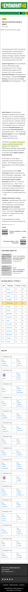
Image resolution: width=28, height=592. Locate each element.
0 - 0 (13, 441)
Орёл (8, 320)
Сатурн (8, 310)
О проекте (5, 585)
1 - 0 (13, 362)
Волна (8, 289)
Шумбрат (9, 299)
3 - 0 (13, 453)
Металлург (10, 303)
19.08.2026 (16, 261)
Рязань (9, 306)
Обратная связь (13, 585)
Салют (8, 296)
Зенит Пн (9, 331)
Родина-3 (9, 317)
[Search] (23, 13)
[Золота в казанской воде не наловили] (6, 270)
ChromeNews (10, 590)
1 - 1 (13, 416)
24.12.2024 (5, 26)
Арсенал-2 (9, 334)
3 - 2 (13, 390)
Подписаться (26, 13)
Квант (8, 341)
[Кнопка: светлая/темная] (20, 13)
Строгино (9, 324)
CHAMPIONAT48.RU (14, 567)
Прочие (4, 19)
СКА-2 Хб (9, 327)
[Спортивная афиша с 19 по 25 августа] (6, 259)
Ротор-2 (9, 338)
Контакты (22, 585)
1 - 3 (13, 376)
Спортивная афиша (21, 256)
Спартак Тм (10, 292)
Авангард (9, 313)
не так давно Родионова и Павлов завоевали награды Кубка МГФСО (13, 144)
